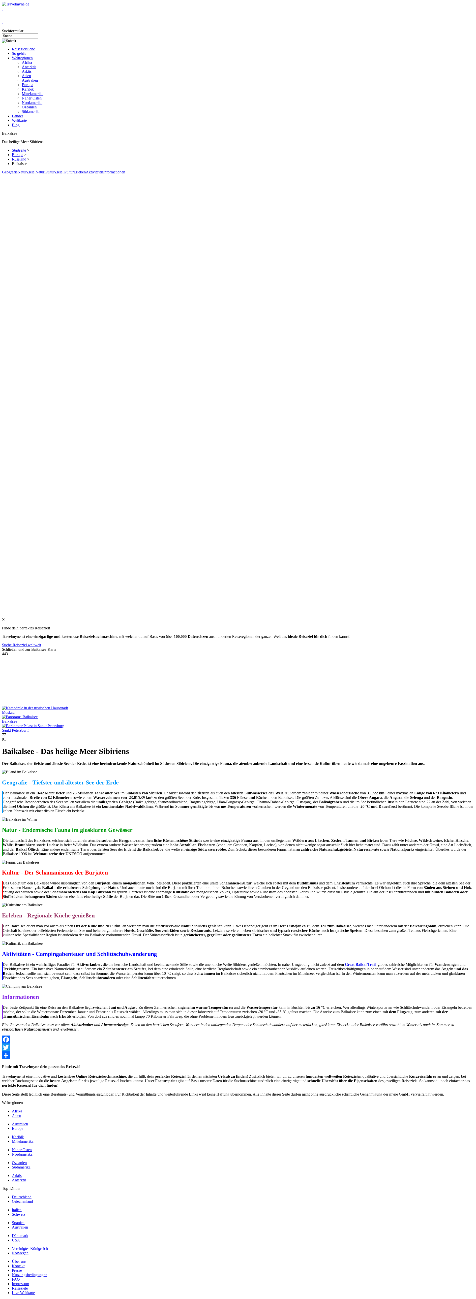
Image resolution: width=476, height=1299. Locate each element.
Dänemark (20, 1236)
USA (16, 1240)
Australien (30, 80)
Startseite (19, 150)
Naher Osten (32, 98)
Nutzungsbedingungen (29, 1275)
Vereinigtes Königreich (30, 1248)
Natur (22, 172)
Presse (17, 1270)
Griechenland (22, 1201)
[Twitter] (238, 1047)
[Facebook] (238, 1039)
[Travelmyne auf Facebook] (2, 8)
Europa (27, 85)
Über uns (19, 1261)
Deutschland (21, 1197)
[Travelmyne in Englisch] (2, 26)
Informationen (114, 172)
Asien (26, 76)
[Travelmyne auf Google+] (2, 17)
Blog (16, 125)
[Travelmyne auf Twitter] (2, 13)
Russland (19, 159)
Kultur (49, 172)
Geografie (10, 172)
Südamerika (31, 111)
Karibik (28, 89)
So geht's (19, 53)
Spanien (18, 1223)
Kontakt (18, 1266)
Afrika (27, 62)
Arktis (26, 71)
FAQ (16, 1279)
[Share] (238, 1055)
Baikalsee (9, 721)
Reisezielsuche (23, 49)
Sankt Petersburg (15, 730)
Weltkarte (19, 120)
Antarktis (29, 67)
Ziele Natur (35, 172)
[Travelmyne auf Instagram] (2, 22)
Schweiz (18, 1214)
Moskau (8, 712)
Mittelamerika (32, 94)
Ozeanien (29, 107)
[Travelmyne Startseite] (15, 4)
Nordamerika (32, 102)
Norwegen (20, 1253)
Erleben (80, 172)
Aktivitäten (94, 172)
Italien (17, 1210)
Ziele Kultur (64, 172)
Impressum (20, 1284)
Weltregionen (22, 58)
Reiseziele (20, 1288)
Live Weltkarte (23, 1293)
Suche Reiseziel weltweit (21, 645)
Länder (17, 116)
